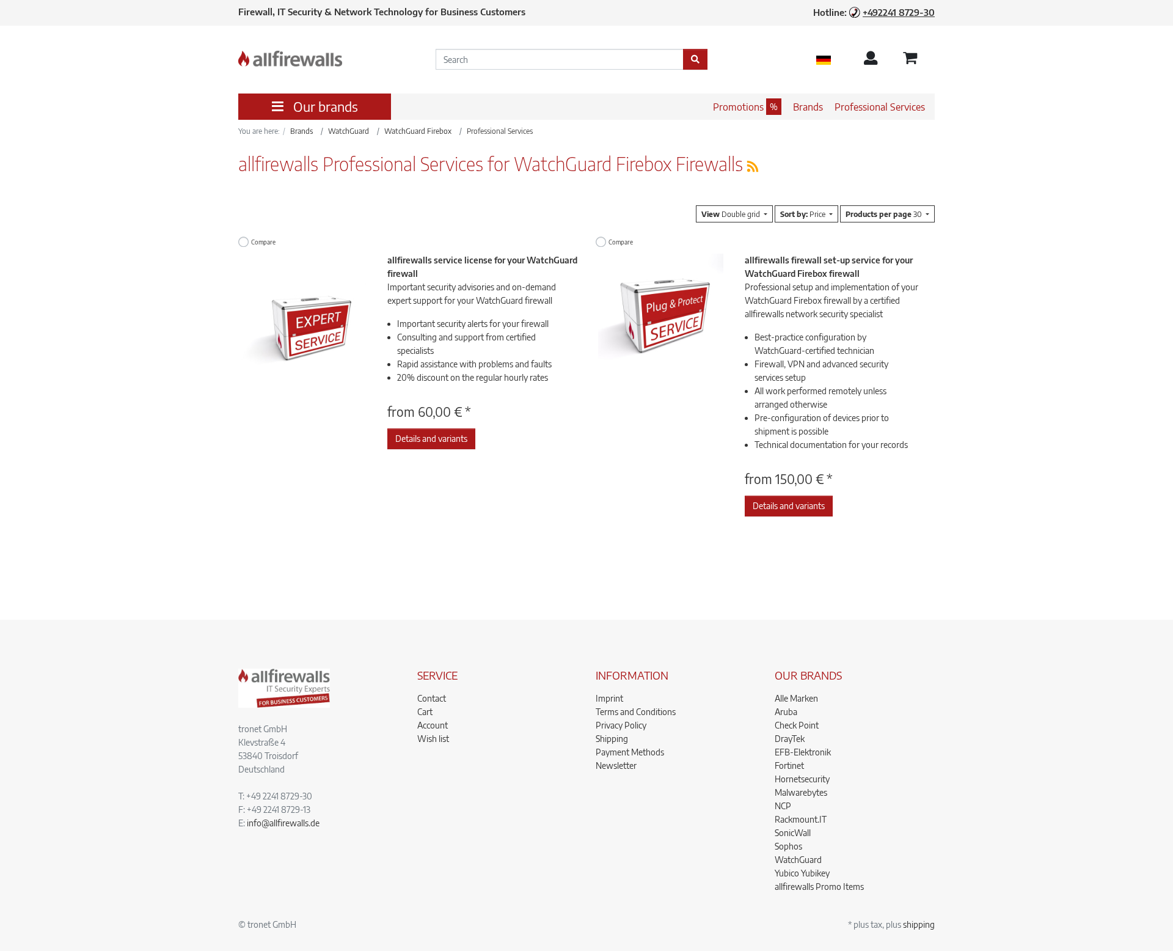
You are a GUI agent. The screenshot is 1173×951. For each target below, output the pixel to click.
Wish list (433, 738)
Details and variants (431, 438)
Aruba (786, 712)
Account (432, 725)
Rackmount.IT (801, 819)
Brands (808, 107)
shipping (919, 924)
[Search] (695, 59)
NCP (783, 806)
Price (803, 214)
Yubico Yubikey (802, 873)
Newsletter (616, 765)
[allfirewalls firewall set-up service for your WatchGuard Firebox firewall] (660, 315)
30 (885, 214)
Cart (425, 712)
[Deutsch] (823, 59)
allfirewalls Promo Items (819, 886)
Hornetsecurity (802, 779)
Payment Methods (630, 752)
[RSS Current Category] (752, 166)
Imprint (609, 698)
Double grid (731, 214)
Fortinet (789, 765)
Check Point (797, 725)
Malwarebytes (801, 792)
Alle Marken (796, 698)
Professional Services (880, 107)
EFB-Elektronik (803, 752)
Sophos (788, 846)
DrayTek (790, 738)
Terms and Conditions (636, 712)
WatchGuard (798, 859)
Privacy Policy (621, 725)
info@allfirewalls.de (283, 823)
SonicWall (793, 833)
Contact (431, 698)
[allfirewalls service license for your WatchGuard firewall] (303, 315)
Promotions (738, 107)
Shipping (612, 738)
